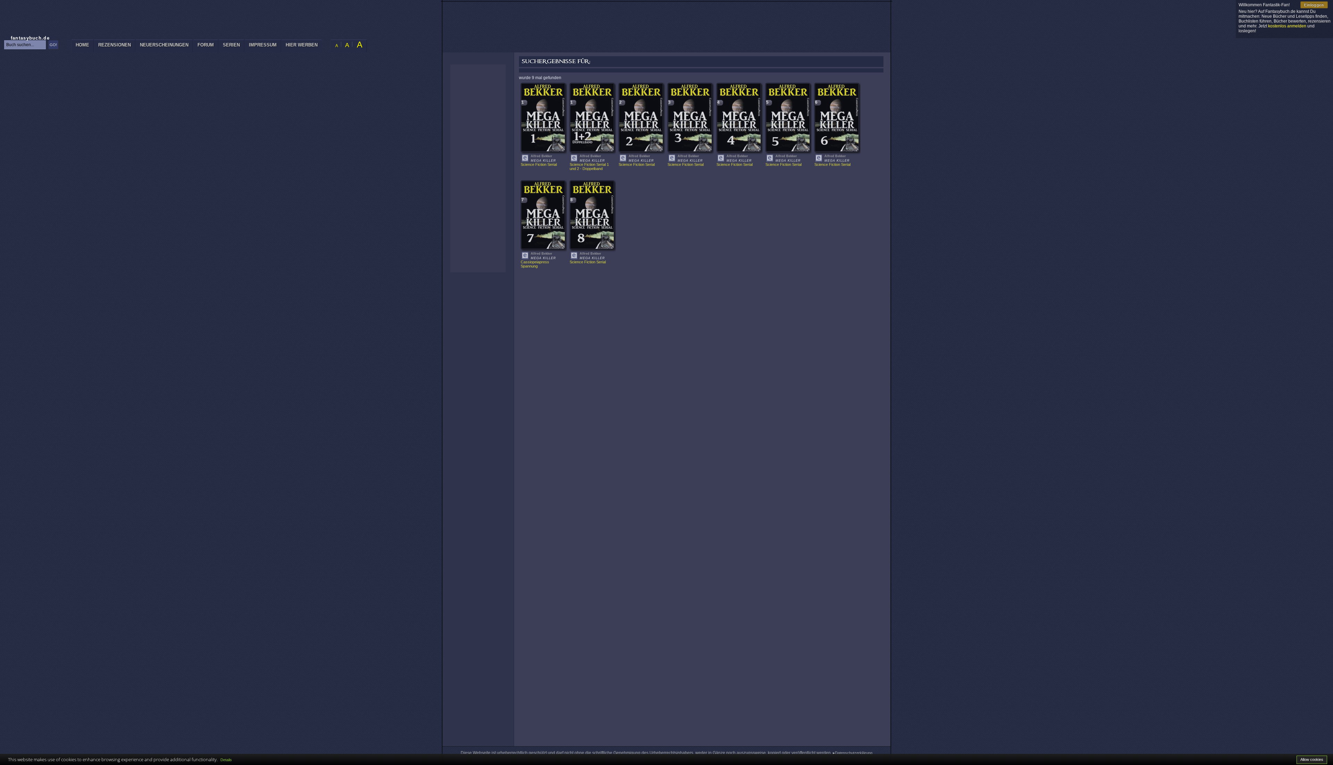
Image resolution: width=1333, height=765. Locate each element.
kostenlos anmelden (1287, 26)
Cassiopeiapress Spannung (535, 264)
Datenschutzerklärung (853, 753)
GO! (53, 45)
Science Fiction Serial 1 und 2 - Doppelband (590, 166)
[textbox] (25, 44)
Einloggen (1314, 5)
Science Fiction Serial (539, 164)
